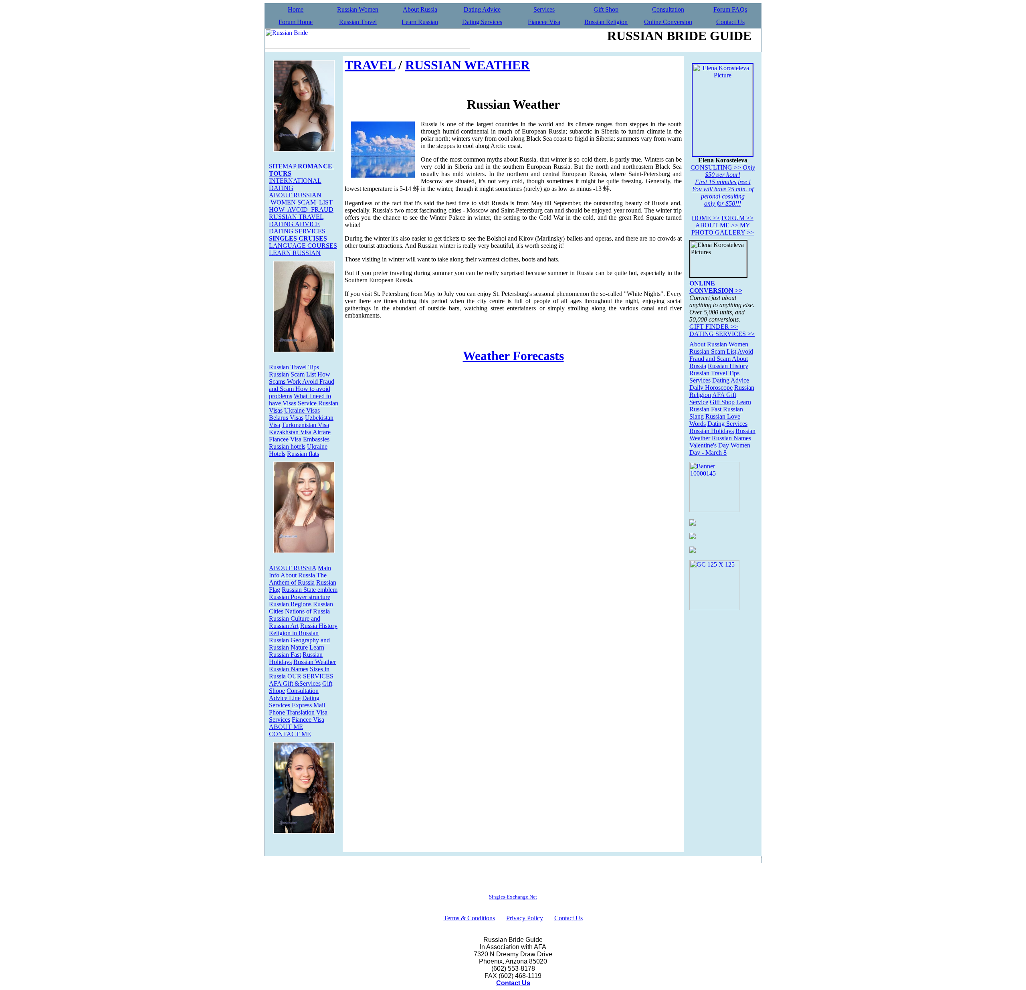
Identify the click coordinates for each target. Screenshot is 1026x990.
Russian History (728, 365)
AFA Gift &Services (295, 683)
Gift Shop (606, 9)
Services (544, 9)
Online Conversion (668, 21)
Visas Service (300, 403)
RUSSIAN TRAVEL (296, 216)
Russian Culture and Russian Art (294, 622)
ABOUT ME (286, 726)
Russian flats (303, 453)
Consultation (668, 9)
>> (706, 218)
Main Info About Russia (300, 572)
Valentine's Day (709, 445)
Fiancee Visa (544, 21)
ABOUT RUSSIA (292, 568)
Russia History (318, 625)
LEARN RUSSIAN (295, 252)
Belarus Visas (286, 417)
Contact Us (730, 21)
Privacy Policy (524, 918)
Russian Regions (290, 604)
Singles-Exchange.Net (513, 897)
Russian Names (288, 669)
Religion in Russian (294, 633)
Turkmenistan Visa (305, 424)
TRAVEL (370, 65)
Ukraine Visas (302, 410)
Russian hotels (287, 446)
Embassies (316, 439)
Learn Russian (420, 21)
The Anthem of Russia (298, 579)
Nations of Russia (307, 611)
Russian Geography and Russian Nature (299, 644)
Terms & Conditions (469, 918)
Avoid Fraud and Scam (721, 355)
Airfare (322, 432)
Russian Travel (358, 21)
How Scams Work (299, 378)
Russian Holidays (711, 430)
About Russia (420, 9)
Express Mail (308, 705)
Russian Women (357, 9)
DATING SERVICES (297, 231)
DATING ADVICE (294, 224)
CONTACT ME (290, 734)
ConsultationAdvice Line (294, 694)
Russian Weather (314, 661)
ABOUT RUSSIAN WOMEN (295, 199)
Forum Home (296, 21)
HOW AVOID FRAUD (301, 209)
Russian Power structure (299, 596)
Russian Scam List (292, 374)
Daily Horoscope (711, 387)
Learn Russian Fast (296, 651)
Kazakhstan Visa (290, 432)
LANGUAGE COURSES (303, 245)
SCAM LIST (315, 202)
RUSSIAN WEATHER (467, 65)
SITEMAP (282, 166)
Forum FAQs (730, 9)
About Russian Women (718, 344)
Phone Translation (292, 712)
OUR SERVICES (310, 676)
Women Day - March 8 (719, 449)
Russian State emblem (309, 589)
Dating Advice (482, 9)
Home (295, 9)
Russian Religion (606, 21)
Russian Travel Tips (294, 367)
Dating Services (482, 21)
